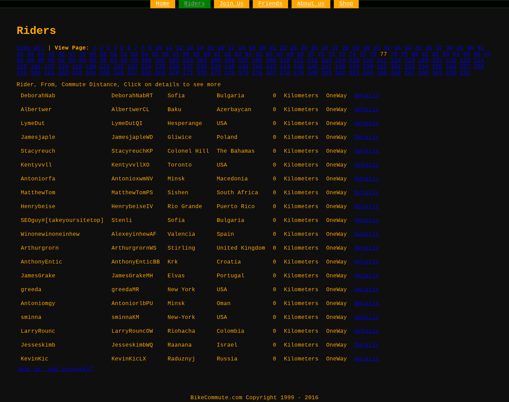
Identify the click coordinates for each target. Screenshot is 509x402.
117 (382, 60)
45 (51, 54)
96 (103, 60)
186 (396, 73)
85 (466, 54)
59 (196, 54)
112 (312, 60)
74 (352, 54)
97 (113, 60)
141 (243, 67)
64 (248, 54)
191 (465, 73)
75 (362, 54)
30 (366, 48)
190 (451, 73)
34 (407, 48)
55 (155, 54)
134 (146, 67)
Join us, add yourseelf (55, 369)
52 (123, 54)
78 (394, 54)
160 (35, 73)
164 (91, 73)
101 (160, 60)
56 (165, 54)
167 (132, 73)
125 (22, 67)
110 (285, 60)
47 (72, 54)
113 (326, 60)
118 (396, 60)
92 (61, 60)
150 (368, 67)
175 (243, 73)
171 (188, 73)
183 (354, 73)
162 (63, 73)
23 (293, 48)
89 (30, 60)
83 (446, 54)
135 (160, 67)
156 (451, 67)
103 (188, 60)
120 (423, 60)
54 (144, 54)
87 (487, 54)
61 (217, 54)
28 (345, 48)
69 (300, 54)
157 (465, 67)
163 (77, 73)
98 (123, 60)
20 (262, 48)
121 (437, 60)
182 (340, 73)
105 (216, 60)
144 (285, 67)
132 (119, 67)
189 (437, 73)
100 (146, 60)
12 (179, 48)
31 (376, 48)
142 (257, 67)
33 (397, 48)
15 (210, 48)
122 (451, 60)
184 (368, 73)
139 (216, 67)
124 (479, 60)
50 (103, 54)
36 (428, 48)
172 (202, 73)
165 (105, 73)
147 (326, 67)
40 (470, 48)
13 (189, 48)
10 (158, 48)
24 (304, 48)
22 (283, 48)
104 (202, 60)
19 (252, 48)
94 (82, 60)
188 (423, 73)
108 (257, 60)
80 (414, 54)
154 (423, 67)
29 (355, 48)
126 (35, 67)
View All (30, 48)
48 (82, 54)
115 (354, 60)
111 (299, 60)
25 (314, 48)
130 (91, 67)
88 (20, 60)
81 (425, 54)
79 (404, 54)
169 (160, 73)
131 (105, 67)
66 (269, 54)
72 (331, 54)
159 (22, 73)
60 (207, 54)
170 (174, 73)
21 (272, 48)
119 (409, 60)
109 (271, 60)
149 (354, 67)
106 (229, 60)
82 (435, 54)
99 (134, 60)
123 (465, 60)
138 (202, 67)
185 (382, 73)
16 (220, 48)
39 (459, 48)
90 (40, 60)
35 (418, 48)
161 (49, 73)
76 (373, 54)
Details (367, 96)
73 (342, 54)
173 (216, 73)
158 (479, 67)
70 (310, 54)
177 (271, 73)
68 (290, 54)
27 (335, 48)
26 (324, 48)
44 (40, 54)
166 (119, 73)
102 (174, 60)
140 (229, 67)
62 (227, 54)
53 (134, 54)
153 (409, 67)
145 (299, 67)
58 (186, 54)
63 (238, 54)
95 (92, 60)
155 (437, 67)
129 (77, 67)
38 (449, 48)
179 (299, 73)
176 (257, 73)
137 (188, 67)
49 (92, 54)
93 (72, 60)
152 (396, 67)
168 (146, 73)
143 (271, 67)
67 (279, 54)
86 (477, 54)
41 (480, 48)
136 (174, 67)
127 (49, 67)
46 (61, 54)
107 (243, 60)
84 (456, 54)
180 (312, 73)
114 (340, 60)
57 (175, 54)
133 (132, 67)
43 (30, 54)
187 (409, 73)
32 (387, 48)
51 (113, 54)
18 (241, 48)
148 (340, 67)
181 (326, 73)
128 (63, 67)
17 (231, 48)
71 (321, 54)
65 (259, 54)
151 (382, 67)
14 (200, 48)
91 (51, 60)
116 (368, 60)
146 (312, 67)
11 (169, 48)
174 (229, 73)
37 (439, 48)
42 (20, 54)
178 (285, 73)
